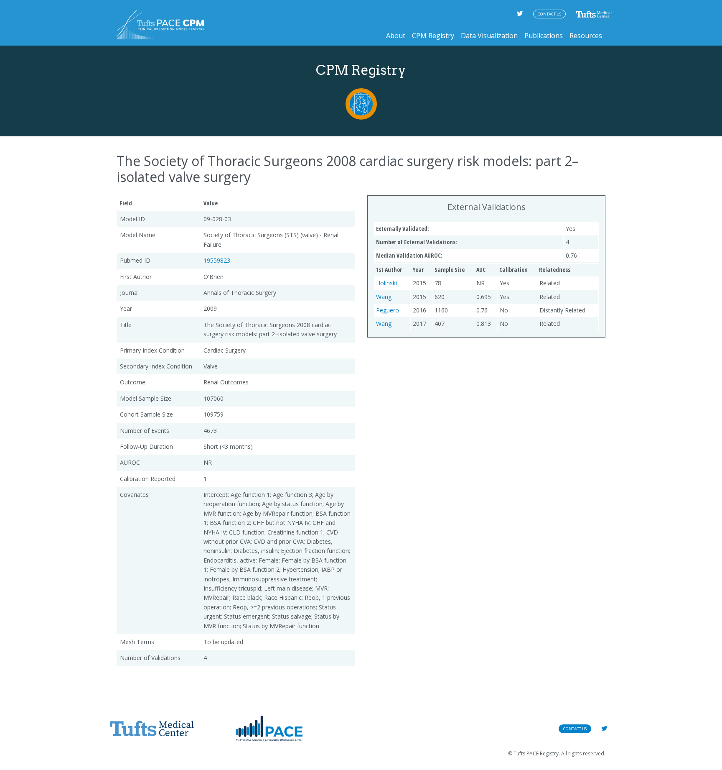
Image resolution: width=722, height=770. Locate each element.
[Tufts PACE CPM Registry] (160, 24)
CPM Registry (433, 35)
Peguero (387, 310)
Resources (585, 35)
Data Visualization (489, 35)
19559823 (216, 260)
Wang (384, 297)
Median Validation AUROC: (409, 255)
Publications (543, 35)
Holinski (386, 283)
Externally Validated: (402, 229)
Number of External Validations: (416, 242)
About (395, 35)
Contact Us (549, 14)
